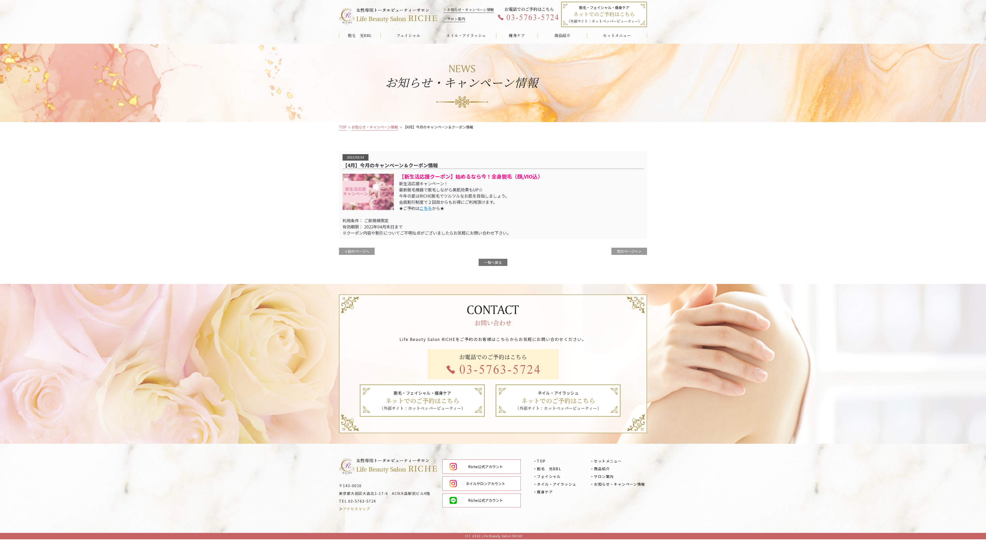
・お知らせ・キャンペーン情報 (617, 484)
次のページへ (627, 251)
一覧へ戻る (493, 262)
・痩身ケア (543, 491)
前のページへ (358, 251)
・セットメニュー (606, 461)
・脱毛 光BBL (547, 468)
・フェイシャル (547, 476)
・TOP (539, 461)
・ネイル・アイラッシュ (554, 484)
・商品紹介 (600, 468)
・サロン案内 (602, 476)
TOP (342, 127)
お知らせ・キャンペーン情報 (470, 9)
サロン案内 (456, 18)
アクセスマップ (356, 508)
